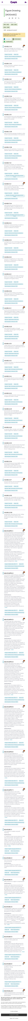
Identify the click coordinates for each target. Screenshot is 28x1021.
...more (15, 561)
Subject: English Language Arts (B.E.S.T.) (13, 848)
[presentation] (6, 24)
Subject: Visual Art (8, 54)
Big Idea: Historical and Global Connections (14, 233)
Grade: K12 (21, 564)
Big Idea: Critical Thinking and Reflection (13, 56)
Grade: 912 (16, 54)
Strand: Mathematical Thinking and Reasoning (14, 566)
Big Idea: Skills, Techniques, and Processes (13, 369)
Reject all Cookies (14, 1018)
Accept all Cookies (14, 1015)
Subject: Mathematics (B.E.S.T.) (11, 564)
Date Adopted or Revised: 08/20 (11, 568)
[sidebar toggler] (2, 2)
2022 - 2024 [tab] (14, 24)
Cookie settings (14, 1011)
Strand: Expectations (15, 850)
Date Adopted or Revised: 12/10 (11, 58)
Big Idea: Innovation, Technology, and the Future (14, 176)
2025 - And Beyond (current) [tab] (10, 30)
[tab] (7, 39)
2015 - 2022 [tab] (6, 24)
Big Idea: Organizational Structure (11, 319)
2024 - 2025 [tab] (6, 27)
